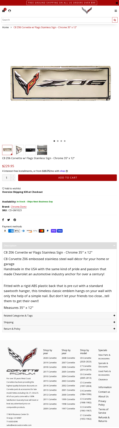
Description (10, 245)
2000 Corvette (68, 394)
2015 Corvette (50, 381)
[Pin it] (14, 220)
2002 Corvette (68, 385)
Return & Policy (12, 328)
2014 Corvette (50, 385)
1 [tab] (54, 141)
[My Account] (10, 11)
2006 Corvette (68, 367)
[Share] (3, 220)
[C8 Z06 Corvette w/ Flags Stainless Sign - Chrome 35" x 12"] (59, 86)
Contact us (104, 391)
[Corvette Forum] (97, 10)
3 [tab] (61, 141)
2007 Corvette (68, 362)
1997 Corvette (68, 408)
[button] (13, 179)
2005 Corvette (68, 371)
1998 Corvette (68, 404)
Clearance (103, 379)
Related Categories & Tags (18, 315)
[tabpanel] (59, 86)
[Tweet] (8, 220)
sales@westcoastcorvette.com (19, 425)
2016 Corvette (50, 376)
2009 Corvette (50, 408)
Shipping (8, 322)
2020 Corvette (50, 358)
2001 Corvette (68, 390)
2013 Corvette (50, 390)
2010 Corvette (50, 404)
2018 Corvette (50, 367)
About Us (103, 396)
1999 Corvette (68, 399)
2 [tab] (57, 141)
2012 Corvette (50, 394)
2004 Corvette (68, 376)
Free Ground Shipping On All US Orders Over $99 (61, 2)
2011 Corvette (50, 399)
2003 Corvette (68, 381)
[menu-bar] (115, 11)
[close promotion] (117, 3)
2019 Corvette (50, 362)
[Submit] (115, 20)
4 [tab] (64, 141)
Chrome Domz (19, 206)
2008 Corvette (68, 358)
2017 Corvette (50, 371)
